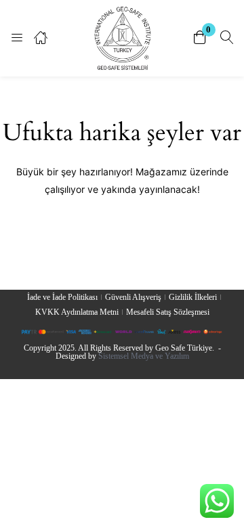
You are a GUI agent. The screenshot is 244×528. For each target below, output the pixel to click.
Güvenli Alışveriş (133, 297)
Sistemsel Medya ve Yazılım (143, 356)
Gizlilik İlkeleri (193, 297)
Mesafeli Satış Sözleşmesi (167, 312)
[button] (200, 38)
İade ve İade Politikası (62, 297)
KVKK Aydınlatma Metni (77, 312)
